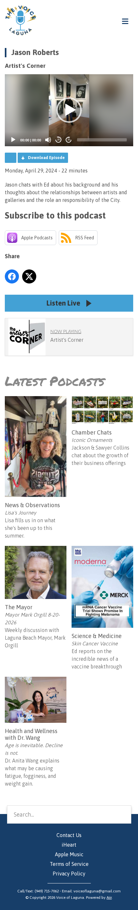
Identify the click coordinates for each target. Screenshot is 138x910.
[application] (69, 110)
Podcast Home (10, 158)
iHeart (69, 845)
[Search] (121, 814)
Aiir (109, 897)
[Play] (13, 140)
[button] (69, 110)
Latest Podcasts (55, 381)
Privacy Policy (69, 873)
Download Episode (46, 157)
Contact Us (69, 835)
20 (58, 139)
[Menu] (125, 21)
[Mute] (48, 140)
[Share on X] (29, 276)
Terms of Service (69, 864)
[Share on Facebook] (12, 276)
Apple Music (69, 854)
